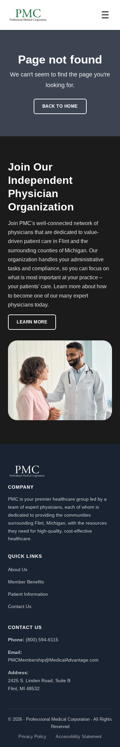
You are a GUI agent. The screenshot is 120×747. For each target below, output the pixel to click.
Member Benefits (26, 581)
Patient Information (28, 594)
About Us (17, 569)
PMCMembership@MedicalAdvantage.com (53, 660)
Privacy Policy (32, 736)
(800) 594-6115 (42, 639)
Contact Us (19, 606)
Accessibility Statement (79, 736)
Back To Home (60, 106)
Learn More (32, 321)
